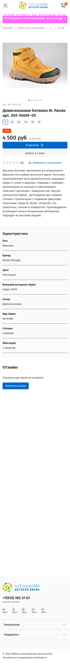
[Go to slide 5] (38, 100)
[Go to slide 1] (29, 100)
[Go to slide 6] (40, 100)
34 (19, 122)
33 (12, 122)
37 (39, 122)
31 (5, 122)
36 (32, 122)
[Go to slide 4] (36, 100)
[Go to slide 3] (33, 100)
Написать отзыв (15, 385)
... (51, 28)
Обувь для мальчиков (31, 28)
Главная (8, 28)
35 (25, 122)
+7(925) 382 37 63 (16, 598)
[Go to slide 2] (31, 100)
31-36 (61, 28)
